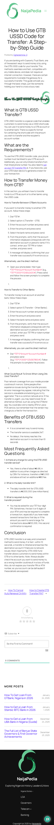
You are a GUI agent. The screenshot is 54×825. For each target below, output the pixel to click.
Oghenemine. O (20, 54)
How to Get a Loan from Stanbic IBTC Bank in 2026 (20, 708)
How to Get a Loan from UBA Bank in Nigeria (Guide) (20, 720)
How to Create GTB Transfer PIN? (39, 592)
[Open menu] (45, 11)
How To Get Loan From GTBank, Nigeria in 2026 (18, 696)
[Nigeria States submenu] (32, 791)
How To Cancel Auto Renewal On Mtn (15, 592)
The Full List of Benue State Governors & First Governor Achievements (20, 733)
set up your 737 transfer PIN (25, 166)
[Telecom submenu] (31, 809)
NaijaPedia (31, 11)
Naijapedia (36, 823)
